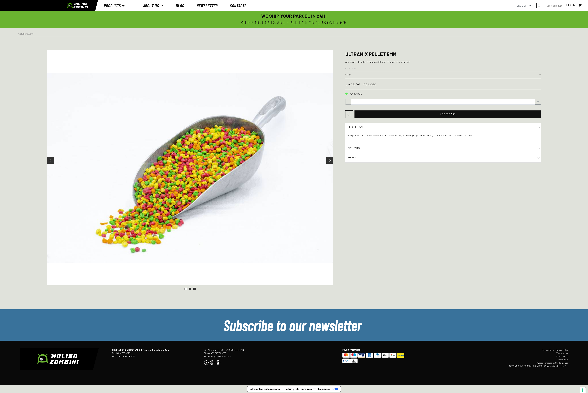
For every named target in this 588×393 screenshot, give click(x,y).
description (355, 126)
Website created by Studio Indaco (552, 362)
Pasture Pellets (26, 34)
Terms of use (562, 353)
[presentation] (50, 160)
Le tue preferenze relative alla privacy (307, 389)
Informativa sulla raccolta (265, 389)
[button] (185, 289)
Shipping (353, 157)
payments (354, 148)
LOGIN (571, 5)
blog (180, 5)
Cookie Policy (562, 350)
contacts (238, 5)
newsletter (207, 5)
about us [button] (151, 5)
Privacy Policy (548, 350)
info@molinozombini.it (221, 356)
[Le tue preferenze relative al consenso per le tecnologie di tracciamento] (583, 390)
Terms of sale (562, 356)
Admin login (563, 359)
